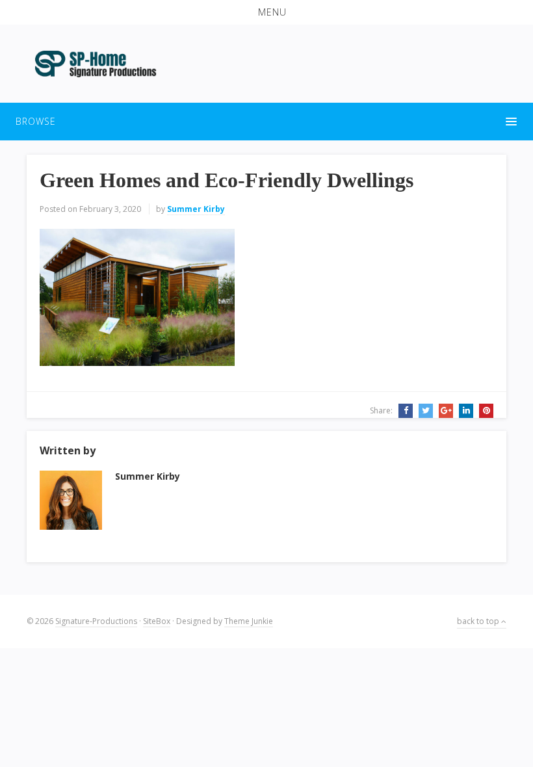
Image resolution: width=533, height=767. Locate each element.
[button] (266, 12)
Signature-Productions (96, 621)
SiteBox (156, 621)
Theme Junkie (248, 621)
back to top (479, 621)
